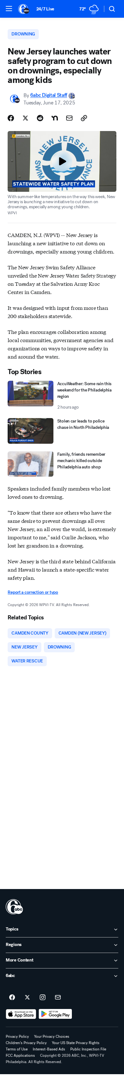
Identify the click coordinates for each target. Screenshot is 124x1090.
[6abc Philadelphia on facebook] (12, 997)
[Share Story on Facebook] (10, 118)
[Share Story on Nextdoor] (54, 118)
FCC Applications (20, 1055)
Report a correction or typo (33, 592)
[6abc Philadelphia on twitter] (27, 997)
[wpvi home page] (14, 906)
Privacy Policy (17, 1036)
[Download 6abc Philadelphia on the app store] (21, 1014)
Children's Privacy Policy (26, 1043)
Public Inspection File (88, 1049)
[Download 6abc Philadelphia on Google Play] (55, 1014)
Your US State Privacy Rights (76, 1043)
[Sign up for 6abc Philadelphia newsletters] (58, 997)
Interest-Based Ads (49, 1049)
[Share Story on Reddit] (40, 118)
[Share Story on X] (25, 118)
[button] (9, 8)
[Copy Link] (84, 118)
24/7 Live (45, 9)
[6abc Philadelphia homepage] (24, 9)
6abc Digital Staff (48, 95)
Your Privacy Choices (51, 1036)
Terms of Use (17, 1049)
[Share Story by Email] (69, 118)
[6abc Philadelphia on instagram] (42, 997)
